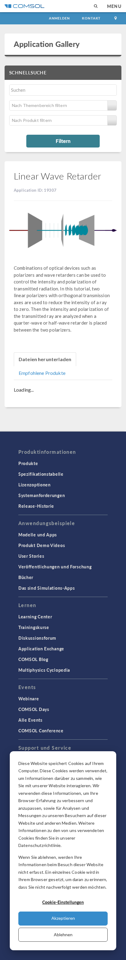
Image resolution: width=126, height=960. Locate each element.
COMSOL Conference (41, 730)
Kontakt (91, 18)
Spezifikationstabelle (41, 474)
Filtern (63, 140)
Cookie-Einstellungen (63, 902)
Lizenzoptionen (34, 485)
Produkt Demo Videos (41, 545)
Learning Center (35, 616)
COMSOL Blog (33, 659)
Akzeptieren (63, 918)
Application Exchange (41, 648)
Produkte (28, 463)
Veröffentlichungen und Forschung (54, 567)
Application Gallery (47, 44)
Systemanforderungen (41, 495)
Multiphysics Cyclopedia (44, 670)
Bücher (25, 577)
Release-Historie (36, 506)
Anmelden (59, 18)
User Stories (31, 556)
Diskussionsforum (37, 638)
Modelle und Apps (37, 535)
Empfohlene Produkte (42, 373)
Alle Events (30, 720)
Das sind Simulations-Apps (46, 588)
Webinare (28, 698)
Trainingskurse (33, 627)
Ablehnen (63, 934)
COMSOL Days (33, 709)
